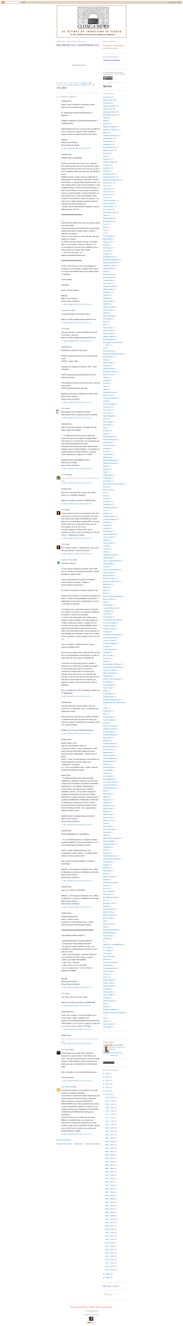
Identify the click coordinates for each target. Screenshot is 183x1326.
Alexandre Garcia (109, 392)
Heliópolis (106, 740)
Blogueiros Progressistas (111, 180)
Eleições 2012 (108, 242)
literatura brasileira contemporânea (114, 1012)
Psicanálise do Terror (110, 897)
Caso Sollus (107, 410)
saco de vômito (108, 537)
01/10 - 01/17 (110, 1266)
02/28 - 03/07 (110, 1243)
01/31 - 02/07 (110, 1256)
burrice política (108, 995)
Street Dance (107, 935)
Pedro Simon (107, 862)
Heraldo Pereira (108, 274)
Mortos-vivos (107, 817)
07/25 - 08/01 (110, 1172)
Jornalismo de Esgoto (110, 135)
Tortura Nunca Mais (110, 962)
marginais (106, 528)
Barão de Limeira (109, 578)
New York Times (109, 829)
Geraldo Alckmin (109, 720)
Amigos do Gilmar (109, 286)
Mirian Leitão (107, 814)
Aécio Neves (107, 191)
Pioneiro (106, 873)
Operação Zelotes (109, 844)
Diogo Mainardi (108, 416)
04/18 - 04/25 (110, 1219)
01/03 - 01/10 (110, 1270)
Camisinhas (107, 611)
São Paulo (106, 938)
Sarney (105, 927)
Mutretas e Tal (108, 820)
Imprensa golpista (109, 106)
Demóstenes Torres (109, 265)
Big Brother (107, 584)
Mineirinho (107, 811)
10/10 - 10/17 (110, 1134)
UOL (105, 510)
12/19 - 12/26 (110, 1101)
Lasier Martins (108, 236)
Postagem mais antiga (93, 1144)
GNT (105, 714)
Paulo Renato (107, 141)
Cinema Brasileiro (109, 200)
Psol (104, 900)
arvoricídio (106, 522)
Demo (105, 321)
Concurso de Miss (109, 626)
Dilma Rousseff (108, 174)
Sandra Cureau (108, 924)
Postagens (109, 1294)
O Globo (106, 165)
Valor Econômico (109, 516)
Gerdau (105, 723)
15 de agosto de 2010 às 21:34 (76, 341)
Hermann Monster (109, 743)
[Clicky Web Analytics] (91, 1323)
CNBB (105, 401)
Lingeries (106, 773)
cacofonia (106, 998)
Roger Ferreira (108, 918)
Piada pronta (107, 870)
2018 (108, 1073)
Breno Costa (107, 395)
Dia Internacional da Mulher (112, 667)
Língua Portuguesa (109, 788)
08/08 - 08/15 (110, 1165)
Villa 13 (106, 977)
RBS (104, 120)
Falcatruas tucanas (109, 177)
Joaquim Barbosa (109, 761)
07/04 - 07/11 (110, 1182)
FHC (105, 324)
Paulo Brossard (108, 351)
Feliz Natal (106, 425)
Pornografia (107, 478)
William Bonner (108, 986)
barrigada (106, 525)
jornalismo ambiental (110, 1009)
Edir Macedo (107, 676)
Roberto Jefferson (109, 915)
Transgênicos (107, 965)
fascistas (106, 153)
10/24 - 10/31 (110, 1128)
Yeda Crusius (107, 109)
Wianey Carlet (108, 983)
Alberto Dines (108, 558)
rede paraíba (107, 1027)
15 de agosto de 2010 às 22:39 (76, 468)
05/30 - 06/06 (110, 1199)
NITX (63, 510)
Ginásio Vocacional (109, 726)
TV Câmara (107, 950)
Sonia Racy (107, 501)
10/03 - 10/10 (110, 1138)
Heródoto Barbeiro (109, 746)
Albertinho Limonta (109, 555)
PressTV (106, 888)
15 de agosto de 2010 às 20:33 (76, 148)
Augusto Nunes (108, 572)
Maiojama (106, 457)
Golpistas (106, 295)
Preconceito (107, 481)
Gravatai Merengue (109, 734)
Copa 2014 (107, 413)
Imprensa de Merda (109, 129)
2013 (108, 1084)
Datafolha (106, 652)
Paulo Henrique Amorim (111, 859)
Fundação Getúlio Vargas (111, 699)
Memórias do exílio (109, 463)
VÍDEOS (106, 304)
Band (105, 227)
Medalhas (106, 802)
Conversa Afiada (108, 640)
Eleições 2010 (84, 85)
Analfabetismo (108, 138)
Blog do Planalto (108, 316)
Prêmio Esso (107, 894)
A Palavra (106, 549)
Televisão (106, 959)
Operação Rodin (108, 841)
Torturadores (107, 504)
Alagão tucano (108, 310)
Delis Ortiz (106, 658)
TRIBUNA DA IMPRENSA (113, 944)
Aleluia (105, 389)
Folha (105, 118)
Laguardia (64, 474)
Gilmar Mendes (108, 206)
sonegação (106, 380)
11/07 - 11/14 (110, 1121)
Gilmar (105, 271)
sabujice (106, 377)
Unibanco (106, 513)
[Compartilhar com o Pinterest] (65, 88)
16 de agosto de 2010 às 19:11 (76, 733)
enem (105, 1003)
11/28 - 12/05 (110, 1111)
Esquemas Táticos (67, 560)
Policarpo (106, 879)
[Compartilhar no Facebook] (63, 88)
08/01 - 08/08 (110, 1168)
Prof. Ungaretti (108, 891)
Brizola (105, 593)
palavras (106, 1021)
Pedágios (106, 865)
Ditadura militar (108, 268)
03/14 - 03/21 (110, 1236)
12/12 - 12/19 (110, 1104)
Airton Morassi (66, 310)
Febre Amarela (108, 330)
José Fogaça (107, 209)
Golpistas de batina (109, 729)
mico (104, 1018)
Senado (105, 498)
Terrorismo (106, 365)
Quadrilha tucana (109, 256)
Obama (105, 835)
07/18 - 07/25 (110, 1175)
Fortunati (106, 430)
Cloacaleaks (107, 319)
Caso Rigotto (107, 617)
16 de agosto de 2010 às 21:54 (76, 987)
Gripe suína (107, 737)
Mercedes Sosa (108, 805)
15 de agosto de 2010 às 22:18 (76, 402)
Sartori (105, 495)
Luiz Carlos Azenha (110, 782)
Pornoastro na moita (109, 882)
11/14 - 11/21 (110, 1118)
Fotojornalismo (108, 694)
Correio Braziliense (109, 643)
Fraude (105, 433)
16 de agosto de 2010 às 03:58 (76, 504)
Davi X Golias (108, 655)
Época (105, 386)
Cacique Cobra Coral (110, 608)
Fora (104, 427)
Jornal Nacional (108, 277)
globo (105, 132)
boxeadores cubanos (110, 371)
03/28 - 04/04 (110, 1229)
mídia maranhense (109, 534)
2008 (108, 1277)
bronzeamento (108, 992)
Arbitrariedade (108, 563)
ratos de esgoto (108, 1024)
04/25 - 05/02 (110, 1216)
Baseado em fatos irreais (111, 581)
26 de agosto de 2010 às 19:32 (76, 1134)
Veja (104, 156)
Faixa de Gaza (108, 327)
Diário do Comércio (109, 670)
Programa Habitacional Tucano (113, 354)
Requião (106, 906)
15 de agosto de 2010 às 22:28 (76, 418)
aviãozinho (106, 989)
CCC (105, 230)
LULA (93, 85)
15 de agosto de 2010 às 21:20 (76, 322)
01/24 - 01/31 (110, 1259)
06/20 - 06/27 (110, 1188)
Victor (63, 993)
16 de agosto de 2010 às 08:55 (76, 538)
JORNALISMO (108, 162)
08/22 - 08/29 (110, 1158)
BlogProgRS (107, 239)
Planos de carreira (109, 876)
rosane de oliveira (109, 147)
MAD (105, 791)
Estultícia (106, 254)
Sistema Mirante (108, 933)
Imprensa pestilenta (109, 126)
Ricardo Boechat (108, 909)
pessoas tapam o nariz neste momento (92, 1307)
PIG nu (105, 850)
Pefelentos (106, 867)
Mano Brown (107, 794)
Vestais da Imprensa (109, 519)
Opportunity (107, 847)
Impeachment (107, 752)
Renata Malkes (108, 357)
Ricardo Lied (107, 490)
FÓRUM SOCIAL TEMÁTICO (114, 702)
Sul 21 (105, 224)
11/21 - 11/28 (110, 1114)
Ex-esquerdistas (108, 685)
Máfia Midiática (108, 218)
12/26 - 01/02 (110, 1097)
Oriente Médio (108, 280)
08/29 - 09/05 (110, 1155)
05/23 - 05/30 (110, 1202)
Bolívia (105, 590)
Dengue (105, 661)
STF (104, 493)
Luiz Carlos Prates (109, 785)
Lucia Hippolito (108, 779)
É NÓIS (106, 383)
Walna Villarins (108, 980)
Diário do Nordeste (109, 673)
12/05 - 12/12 (110, 1107)
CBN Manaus (107, 605)
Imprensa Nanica (108, 755)
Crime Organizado (109, 649)
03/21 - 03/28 (110, 1232)
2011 (108, 1091)
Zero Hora (106, 103)
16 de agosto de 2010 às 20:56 (76, 907)
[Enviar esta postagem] (89, 83)
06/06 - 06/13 (110, 1195)
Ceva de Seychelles (109, 623)
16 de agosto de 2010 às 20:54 (76, 880)
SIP (104, 921)
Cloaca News (117, 1045)
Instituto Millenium (109, 758)
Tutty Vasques (108, 971)
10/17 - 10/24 (110, 1131)
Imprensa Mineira (109, 336)
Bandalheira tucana (109, 115)
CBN (105, 602)
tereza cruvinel (108, 543)
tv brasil (105, 546)
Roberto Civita (108, 912)
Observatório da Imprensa (111, 838)
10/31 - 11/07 (110, 1124)
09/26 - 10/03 (110, 1141)
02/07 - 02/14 (110, 1253)
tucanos (105, 123)
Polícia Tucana (108, 221)
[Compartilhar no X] (61, 88)
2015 (108, 1077)
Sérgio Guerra (108, 362)
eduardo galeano (108, 1000)
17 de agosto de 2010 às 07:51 (76, 1005)
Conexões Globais (109, 628)
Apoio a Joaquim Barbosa (112, 560)
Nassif (105, 823)
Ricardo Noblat (108, 203)
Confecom (106, 631)
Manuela (106, 797)
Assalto (105, 566)
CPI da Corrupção (109, 404)
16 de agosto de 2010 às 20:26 (76, 824)
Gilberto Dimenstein (110, 439)
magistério (106, 168)
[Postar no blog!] (59, 88)
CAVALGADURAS (110, 398)
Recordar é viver (108, 903)
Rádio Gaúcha (108, 301)
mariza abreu (107, 531)
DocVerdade (65, 1049)
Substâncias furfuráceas (111, 259)
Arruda (105, 313)
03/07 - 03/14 (110, 1239)
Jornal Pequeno (108, 767)
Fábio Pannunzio (108, 436)
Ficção (105, 691)
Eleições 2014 (108, 183)
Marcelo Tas (107, 799)
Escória (105, 245)
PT (104, 348)
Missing (105, 466)
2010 (108, 1094)
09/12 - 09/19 (110, 1148)
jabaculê (106, 1006)
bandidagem (107, 144)
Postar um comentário (64, 1140)
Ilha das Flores (108, 749)
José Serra (106, 97)
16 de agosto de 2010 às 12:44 (76, 696)
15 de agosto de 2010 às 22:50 (76, 483)
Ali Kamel (106, 251)
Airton (63, 328)
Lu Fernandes (107, 776)
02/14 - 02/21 (110, 1249)
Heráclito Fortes (108, 445)
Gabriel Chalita (108, 717)
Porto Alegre (107, 248)
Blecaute (106, 587)
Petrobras (106, 469)
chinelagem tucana (109, 112)
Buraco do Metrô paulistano (112, 596)
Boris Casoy (107, 194)
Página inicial (78, 1144)
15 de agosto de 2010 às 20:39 (76, 304)
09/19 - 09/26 (110, 1145)
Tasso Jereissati (108, 956)
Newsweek (107, 832)
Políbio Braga (107, 475)
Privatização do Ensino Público (113, 484)
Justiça (105, 215)
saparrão (106, 540)
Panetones (106, 853)
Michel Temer (107, 808)
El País (105, 419)
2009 (108, 1274)
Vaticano (106, 974)
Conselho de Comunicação (112, 634)
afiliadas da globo (109, 307)
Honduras (106, 448)
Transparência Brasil (110, 968)
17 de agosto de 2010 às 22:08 (76, 1043)
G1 (104, 233)
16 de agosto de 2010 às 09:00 (76, 554)
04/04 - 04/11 (110, 1226)
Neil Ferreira (107, 826)
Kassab (105, 451)
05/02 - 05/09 (110, 1212)
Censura (106, 197)
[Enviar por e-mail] (57, 88)
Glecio (63, 408)
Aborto (105, 552)
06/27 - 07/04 (110, 1185)
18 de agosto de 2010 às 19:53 (76, 1081)
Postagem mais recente (64, 1144)
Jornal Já (106, 764)
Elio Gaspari (107, 422)
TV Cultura (107, 947)
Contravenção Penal (109, 637)
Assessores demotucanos (111, 569)
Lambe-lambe (107, 770)
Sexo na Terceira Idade (110, 930)
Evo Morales (107, 682)
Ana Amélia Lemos (109, 212)
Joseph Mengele (108, 339)
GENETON (107, 711)
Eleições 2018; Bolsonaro (111, 679)
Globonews (107, 292)
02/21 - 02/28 (110, 1246)
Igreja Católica (108, 333)
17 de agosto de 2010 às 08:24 (76, 1029)
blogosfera (73, 85)
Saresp (105, 359)
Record (105, 487)
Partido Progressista (109, 856)
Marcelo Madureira (109, 460)
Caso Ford (106, 614)
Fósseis (105, 708)
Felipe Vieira (107, 688)
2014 (108, 1080)
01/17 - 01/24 (110, 1263)
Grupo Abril (107, 442)
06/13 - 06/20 (110, 1192)
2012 (108, 1087)
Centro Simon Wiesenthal (111, 620)
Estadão (105, 171)
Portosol (106, 885)
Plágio (105, 472)
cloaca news (107, 188)
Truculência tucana (109, 507)
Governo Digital (108, 732)
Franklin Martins (108, 696)
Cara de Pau (107, 407)
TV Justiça (106, 953)
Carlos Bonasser (66, 1087)
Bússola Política (108, 599)
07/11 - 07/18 (110, 1178)
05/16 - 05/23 (110, 1205)
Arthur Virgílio (108, 289)
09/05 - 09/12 (110, 1151)
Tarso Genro (107, 283)
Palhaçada (106, 298)
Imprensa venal (108, 150)
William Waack (108, 368)
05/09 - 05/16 (110, 1209)
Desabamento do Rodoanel (112, 664)
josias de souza (108, 374)
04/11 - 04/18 (110, 1222)
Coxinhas (106, 646)
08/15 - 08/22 (110, 1161)
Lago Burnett (107, 454)
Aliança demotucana (110, 262)
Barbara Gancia (108, 575)
